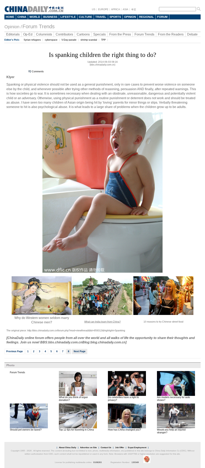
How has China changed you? (124, 429)
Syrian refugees (32, 39)
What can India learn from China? (102, 321)
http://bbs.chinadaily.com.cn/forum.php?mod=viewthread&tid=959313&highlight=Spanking (76, 330)
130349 (135, 462)
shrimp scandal (88, 39)
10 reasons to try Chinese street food (163, 321)
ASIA (125, 9)
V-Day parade (68, 39)
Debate (192, 34)
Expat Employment (137, 447)
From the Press (120, 34)
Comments (38, 71)
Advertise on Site (88, 447)
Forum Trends (38, 26)
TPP (103, 39)
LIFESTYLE (68, 16)
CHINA (21, 16)
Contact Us (106, 447)
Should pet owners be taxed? (26, 429)
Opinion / (13, 26)
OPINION (130, 16)
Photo (10, 365)
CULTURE (85, 16)
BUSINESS (50, 16)
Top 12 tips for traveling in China (76, 429)
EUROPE (103, 9)
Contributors (64, 34)
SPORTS (115, 16)
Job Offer (119, 447)
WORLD (34, 16)
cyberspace (51, 39)
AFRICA (115, 9)
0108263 (97, 462)
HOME (10, 16)
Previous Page (14, 351)
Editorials (13, 34)
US (93, 9)
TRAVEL (100, 16)
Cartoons (83, 34)
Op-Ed (27, 34)
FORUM (162, 16)
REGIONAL (146, 16)
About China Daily (67, 447)
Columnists (44, 34)
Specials (99, 34)
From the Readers (171, 34)
